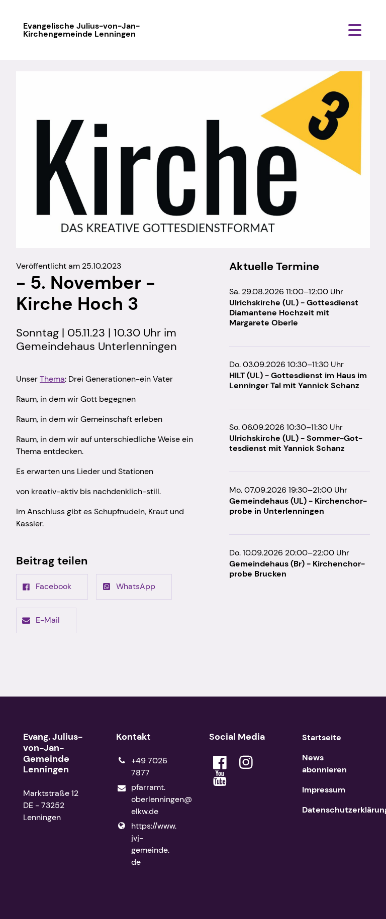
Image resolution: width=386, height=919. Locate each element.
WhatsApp (135, 586)
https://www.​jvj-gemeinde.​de (153, 844)
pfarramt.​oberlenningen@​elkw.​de (154, 799)
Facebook (53, 586)
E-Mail (48, 620)
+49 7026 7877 (149, 766)
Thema (52, 379)
